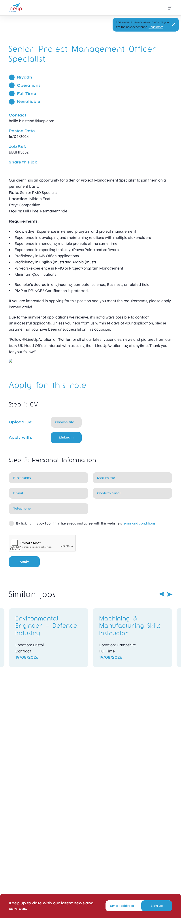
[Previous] (161, 594)
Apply (24, 562)
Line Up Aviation (15, 7)
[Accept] (173, 24)
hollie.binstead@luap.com (31, 120)
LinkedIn (66, 437)
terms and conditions (139, 523)
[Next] (170, 594)
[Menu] (170, 8)
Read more (156, 27)
